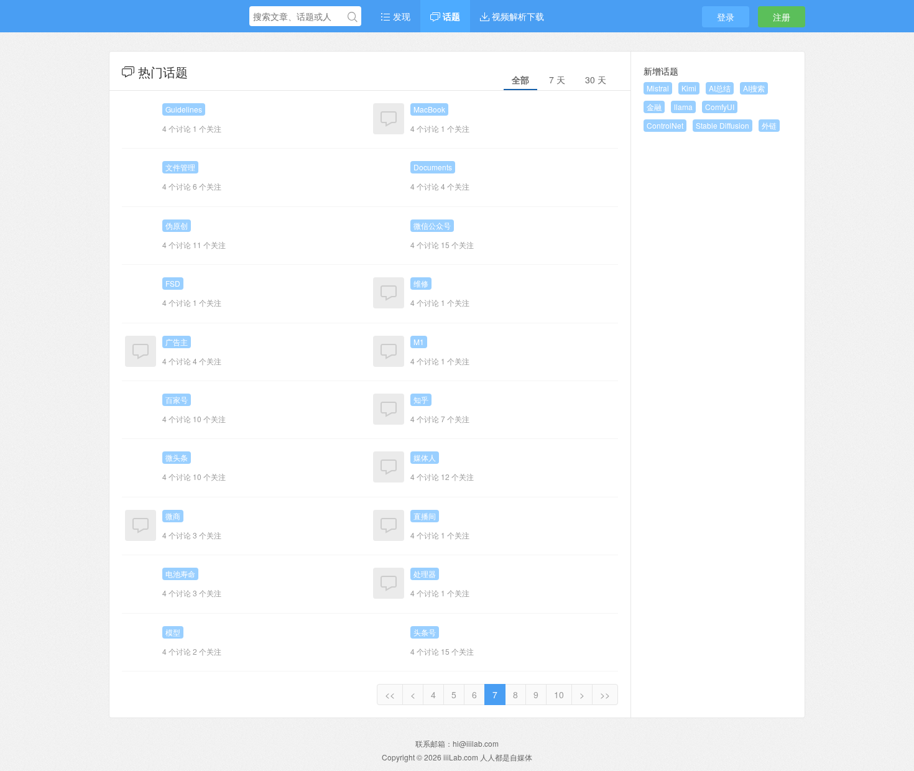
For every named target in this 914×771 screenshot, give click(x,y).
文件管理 (180, 167)
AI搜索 (754, 88)
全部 (520, 79)
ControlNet (665, 125)
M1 (418, 341)
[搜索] (352, 17)
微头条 (176, 457)
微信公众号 (432, 225)
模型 (172, 632)
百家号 (176, 399)
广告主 (176, 341)
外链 (769, 125)
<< (390, 694)
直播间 (424, 515)
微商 (172, 515)
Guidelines (183, 109)
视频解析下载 (516, 16)
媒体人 (424, 457)
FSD (172, 283)
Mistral (658, 88)
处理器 (424, 573)
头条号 (424, 632)
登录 (725, 17)
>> (605, 694)
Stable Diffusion (722, 125)
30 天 (595, 79)
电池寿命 (180, 573)
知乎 (420, 399)
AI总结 (720, 88)
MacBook (429, 109)
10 (559, 694)
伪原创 (176, 225)
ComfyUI (719, 106)
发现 (400, 16)
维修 (420, 283)
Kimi (688, 88)
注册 (781, 17)
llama (683, 106)
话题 (450, 16)
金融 (654, 106)
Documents (432, 167)
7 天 (557, 79)
